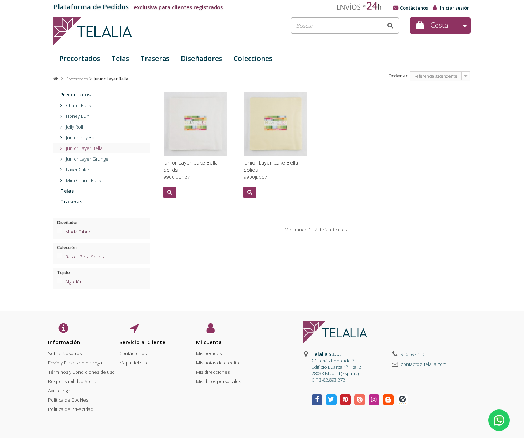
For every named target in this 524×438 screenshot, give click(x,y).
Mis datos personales (218, 381)
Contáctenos (414, 8)
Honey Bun (77, 116)
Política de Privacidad (70, 409)
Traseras (154, 58)
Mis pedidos (209, 353)
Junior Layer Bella (84, 148)
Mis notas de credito (217, 362)
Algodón (74, 281)
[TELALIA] (119, 31)
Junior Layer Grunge (86, 159)
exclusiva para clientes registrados (138, 7)
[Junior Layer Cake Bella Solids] (195, 124)
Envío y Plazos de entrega (75, 362)
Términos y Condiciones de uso (81, 372)
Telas (120, 58)
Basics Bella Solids (84, 256)
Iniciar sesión (455, 8)
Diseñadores (201, 58)
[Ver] (169, 192)
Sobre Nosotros (65, 353)
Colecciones (252, 58)
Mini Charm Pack (83, 180)
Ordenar (398, 75)
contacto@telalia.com (424, 364)
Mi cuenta (209, 342)
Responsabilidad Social (72, 381)
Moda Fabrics (79, 231)
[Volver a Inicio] (55, 78)
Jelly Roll (74, 127)
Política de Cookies (68, 400)
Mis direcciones (213, 372)
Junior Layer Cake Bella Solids (190, 169)
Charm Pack (78, 105)
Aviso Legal (59, 390)
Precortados (79, 58)
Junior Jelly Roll (81, 137)
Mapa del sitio (134, 362)
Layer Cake (77, 169)
